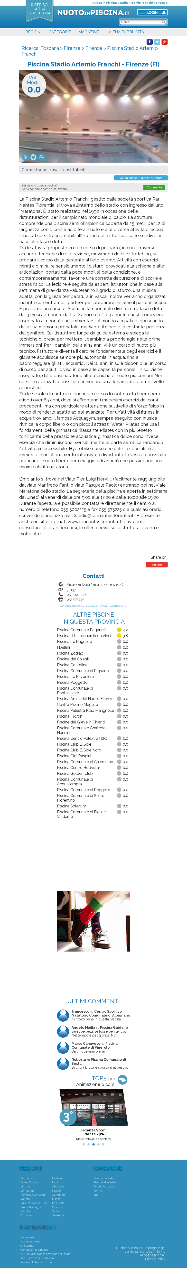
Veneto (25, 1199)
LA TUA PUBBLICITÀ (125, 32)
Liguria (25, 1186)
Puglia (56, 1199)
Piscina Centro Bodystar (78, 767)
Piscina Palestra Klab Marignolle (85, 710)
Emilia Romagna (31, 1207)
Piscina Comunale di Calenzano (85, 761)
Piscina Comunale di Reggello (83, 789)
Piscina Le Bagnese (74, 641)
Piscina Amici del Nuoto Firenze (85, 698)
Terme (98, 1190)
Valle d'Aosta (28, 1182)
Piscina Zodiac (70, 653)
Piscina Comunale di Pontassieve (75, 690)
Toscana (49, 48)
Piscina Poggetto (72, 682)
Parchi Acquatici (104, 1186)
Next (124, 1116)
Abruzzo (58, 1186)
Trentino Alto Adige (33, 1194)
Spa (96, 1194)
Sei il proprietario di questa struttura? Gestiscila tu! (93, 605)
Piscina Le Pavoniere (75, 676)
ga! (163, 1248)
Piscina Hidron (69, 716)
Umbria (57, 1178)
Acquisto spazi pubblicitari (38, 1258)
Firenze (72, 48)
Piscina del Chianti (73, 659)
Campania (58, 1194)
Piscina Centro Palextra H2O (82, 738)
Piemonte (26, 1178)
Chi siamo (26, 1245)
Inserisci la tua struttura (36, 1262)
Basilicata (58, 1203)
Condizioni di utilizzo (34, 1249)
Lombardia (27, 1190)
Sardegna (58, 1215)
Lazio (55, 1182)
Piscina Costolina (72, 665)
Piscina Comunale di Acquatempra (75, 781)
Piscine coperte (104, 1178)
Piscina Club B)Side (74, 744)
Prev (63, 1116)
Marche (25, 1211)
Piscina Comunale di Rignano (83, 670)
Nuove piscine (29, 1241)
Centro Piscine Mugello (77, 704)
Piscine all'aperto (105, 1182)
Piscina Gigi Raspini (74, 756)
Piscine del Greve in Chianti (81, 722)
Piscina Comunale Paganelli (81, 630)
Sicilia (56, 1211)
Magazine (27, 1237)
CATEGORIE (60, 32)
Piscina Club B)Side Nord (79, 750)
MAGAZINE (88, 32)
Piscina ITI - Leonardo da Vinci (84, 635)
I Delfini (63, 647)
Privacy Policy (155, 1259)
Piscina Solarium (71, 806)
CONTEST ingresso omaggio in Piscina (45, 1254)
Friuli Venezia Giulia (33, 1203)
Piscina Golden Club (75, 773)
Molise (56, 1190)
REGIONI (33, 32)
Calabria (57, 1207)
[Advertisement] (93, 855)
